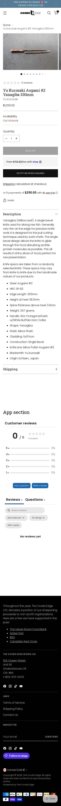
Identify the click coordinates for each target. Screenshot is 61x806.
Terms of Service (14, 703)
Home (7, 25)
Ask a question (21, 485)
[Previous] (5, 4)
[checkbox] (13, 525)
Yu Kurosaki (10, 99)
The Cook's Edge (32, 775)
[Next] (56, 4)
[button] (30, 193)
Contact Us (10, 715)
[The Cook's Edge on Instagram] (10, 686)
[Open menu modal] (4, 12)
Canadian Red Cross (23, 641)
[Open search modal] (48, 12)
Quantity (9, 131)
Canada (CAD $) (16, 769)
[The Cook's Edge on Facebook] (5, 686)
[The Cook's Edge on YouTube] (21, 686)
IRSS (12, 637)
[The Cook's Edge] (30, 12)
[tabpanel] (30, 540)
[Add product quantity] (16, 138)
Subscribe (51, 736)
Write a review (40, 485)
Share (10, 200)
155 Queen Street (14, 661)
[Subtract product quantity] (6, 138)
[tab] (35, 500)
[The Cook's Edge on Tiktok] (16, 686)
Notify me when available (30, 173)
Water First (17, 633)
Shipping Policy (13, 709)
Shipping (9, 184)
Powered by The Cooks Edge (18, 784)
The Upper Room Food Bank (28, 629)
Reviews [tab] (14, 499)
